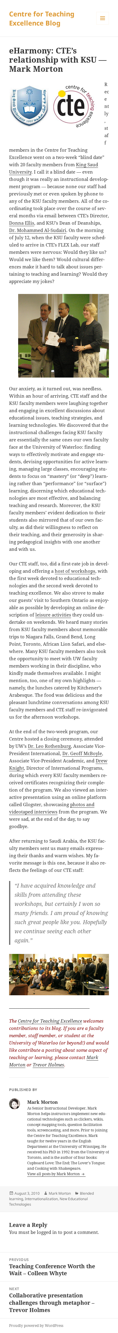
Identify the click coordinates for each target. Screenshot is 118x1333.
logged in (47, 1232)
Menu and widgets (103, 24)
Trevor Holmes (48, 1065)
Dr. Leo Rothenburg (49, 746)
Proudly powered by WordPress (36, 1325)
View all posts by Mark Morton (54, 1173)
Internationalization (41, 1198)
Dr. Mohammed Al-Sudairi (37, 230)
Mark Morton (60, 1193)
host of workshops (75, 571)
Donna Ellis (21, 223)
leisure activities (53, 615)
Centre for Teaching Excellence (50, 1021)
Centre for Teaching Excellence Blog (41, 18)
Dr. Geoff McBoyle (82, 753)
